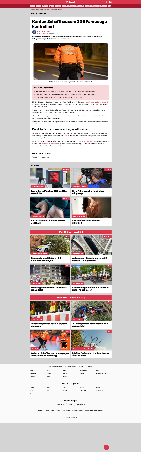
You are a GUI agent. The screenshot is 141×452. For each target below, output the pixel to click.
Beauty (32, 393)
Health (32, 387)
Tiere (48, 390)
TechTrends (99, 390)
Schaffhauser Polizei (43, 31)
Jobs (52, 410)
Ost (37, 9)
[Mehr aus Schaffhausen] (71, 297)
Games (82, 373)
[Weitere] (109, 6)
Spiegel (66, 135)
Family (98, 387)
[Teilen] (106, 447)
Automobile (83, 390)
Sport (64, 370)
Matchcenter (83, 370)
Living (48, 387)
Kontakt (58, 410)
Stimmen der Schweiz (102, 373)
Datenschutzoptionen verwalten (94, 410)
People (98, 370)
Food (31, 390)
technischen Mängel (49, 143)
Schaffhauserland (56, 9)
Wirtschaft (33, 373)
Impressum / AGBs (77, 410)
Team (47, 410)
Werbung (40, 410)
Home (33, 9)
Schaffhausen (44, 9)
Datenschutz (66, 410)
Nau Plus (65, 373)
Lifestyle (32, 376)
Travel (65, 390)
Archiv (65, 376)
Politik (48, 370)
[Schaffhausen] (71, 13)
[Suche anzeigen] (107, 2)
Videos (49, 373)
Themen (49, 376)
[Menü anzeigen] (110, 2)
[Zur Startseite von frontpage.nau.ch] (70, 2)
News (31, 370)
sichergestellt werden (84, 141)
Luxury (82, 387)
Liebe (64, 387)
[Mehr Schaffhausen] (71, 232)
